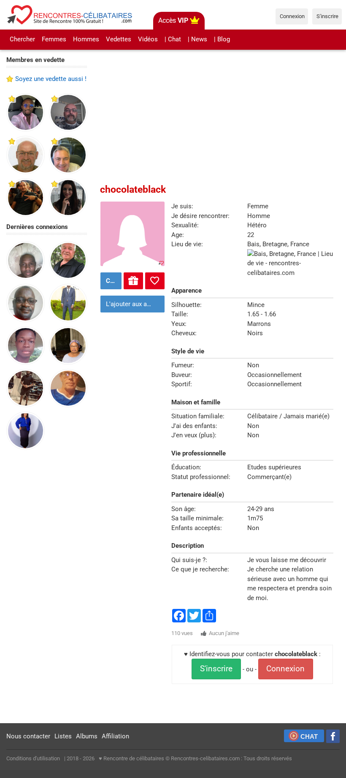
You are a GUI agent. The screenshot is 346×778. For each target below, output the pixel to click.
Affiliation (115, 736)
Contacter (112, 281)
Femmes (54, 39)
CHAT (309, 736)
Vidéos (148, 39)
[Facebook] (333, 736)
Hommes (86, 39)
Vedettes (118, 39)
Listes (63, 736)
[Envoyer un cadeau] (133, 281)
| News (197, 39)
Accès (173, 20)
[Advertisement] (46, 586)
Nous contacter (28, 736)
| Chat (173, 39)
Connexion (285, 668)
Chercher (22, 39)
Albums (86, 736)
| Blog (222, 39)
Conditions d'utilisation (33, 758)
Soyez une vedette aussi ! (50, 79)
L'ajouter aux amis (131, 304)
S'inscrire (216, 668)
